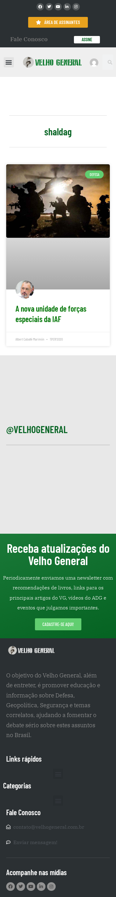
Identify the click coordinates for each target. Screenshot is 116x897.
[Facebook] (40, 6)
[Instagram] (76, 6)
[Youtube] (58, 6)
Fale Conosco (29, 39)
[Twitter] (49, 6)
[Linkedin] (67, 6)
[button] (9, 62)
